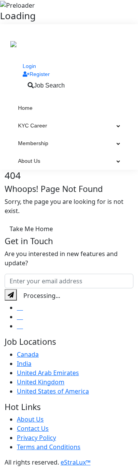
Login (29, 66)
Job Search (49, 85)
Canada (28, 354)
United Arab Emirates (48, 373)
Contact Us (33, 428)
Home (25, 108)
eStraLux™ (75, 462)
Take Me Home (31, 229)
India (24, 363)
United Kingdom (40, 382)
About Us (29, 161)
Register (40, 74)
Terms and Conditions (48, 447)
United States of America (53, 391)
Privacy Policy (36, 437)
